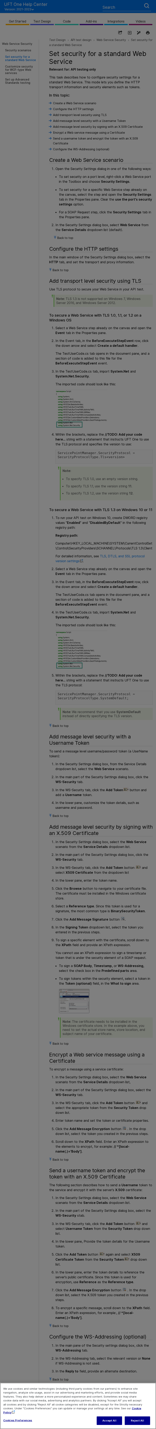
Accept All (109, 1420)
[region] (78, 1406)
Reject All (137, 1420)
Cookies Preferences (17, 1420)
